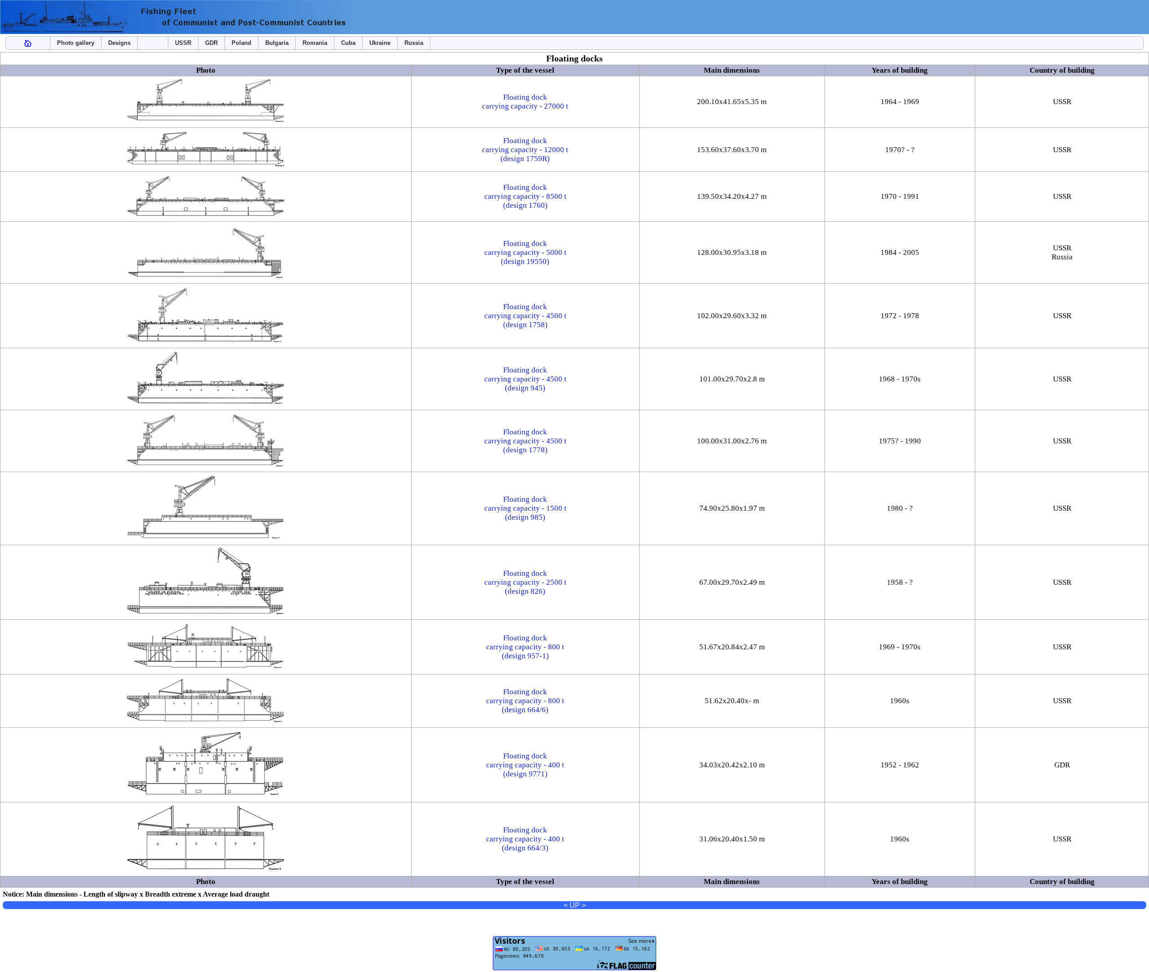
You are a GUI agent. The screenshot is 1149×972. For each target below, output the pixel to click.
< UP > (575, 905)
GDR (211, 42)
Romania (315, 42)
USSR (183, 42)
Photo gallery (75, 42)
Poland (241, 42)
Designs (119, 42)
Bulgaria (277, 42)
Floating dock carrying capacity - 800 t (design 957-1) (525, 647)
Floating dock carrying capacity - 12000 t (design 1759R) (525, 149)
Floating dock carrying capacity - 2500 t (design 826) (525, 582)
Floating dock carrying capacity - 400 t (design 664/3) (525, 839)
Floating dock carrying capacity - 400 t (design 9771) (525, 765)
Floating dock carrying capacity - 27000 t (525, 101)
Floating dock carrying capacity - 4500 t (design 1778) (525, 441)
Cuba (348, 42)
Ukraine (379, 42)
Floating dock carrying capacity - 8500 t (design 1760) (525, 196)
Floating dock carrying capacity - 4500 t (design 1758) (525, 315)
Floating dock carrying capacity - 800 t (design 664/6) (525, 700)
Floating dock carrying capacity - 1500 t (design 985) (525, 508)
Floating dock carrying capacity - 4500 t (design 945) (525, 379)
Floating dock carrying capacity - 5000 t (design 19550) (525, 252)
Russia (413, 42)
